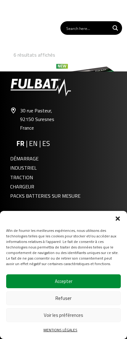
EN (34, 143)
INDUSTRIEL (23, 168)
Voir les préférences (63, 315)
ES (46, 143)
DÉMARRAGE (24, 158)
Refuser (63, 298)
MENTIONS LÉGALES (60, 330)
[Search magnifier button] (115, 28)
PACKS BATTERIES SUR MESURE (45, 196)
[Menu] (119, 10)
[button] (118, 219)
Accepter (63, 281)
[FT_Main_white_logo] (22, 10)
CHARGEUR (22, 186)
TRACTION (21, 177)
